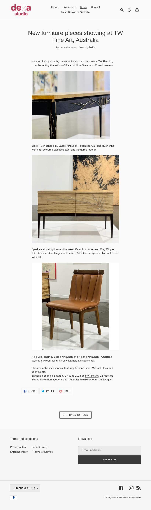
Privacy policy (18, 446)
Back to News (78, 415)
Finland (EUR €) (24, 488)
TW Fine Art (92, 375)
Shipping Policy (19, 451)
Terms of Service (43, 451)
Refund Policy (39, 446)
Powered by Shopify (132, 497)
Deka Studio (116, 497)
